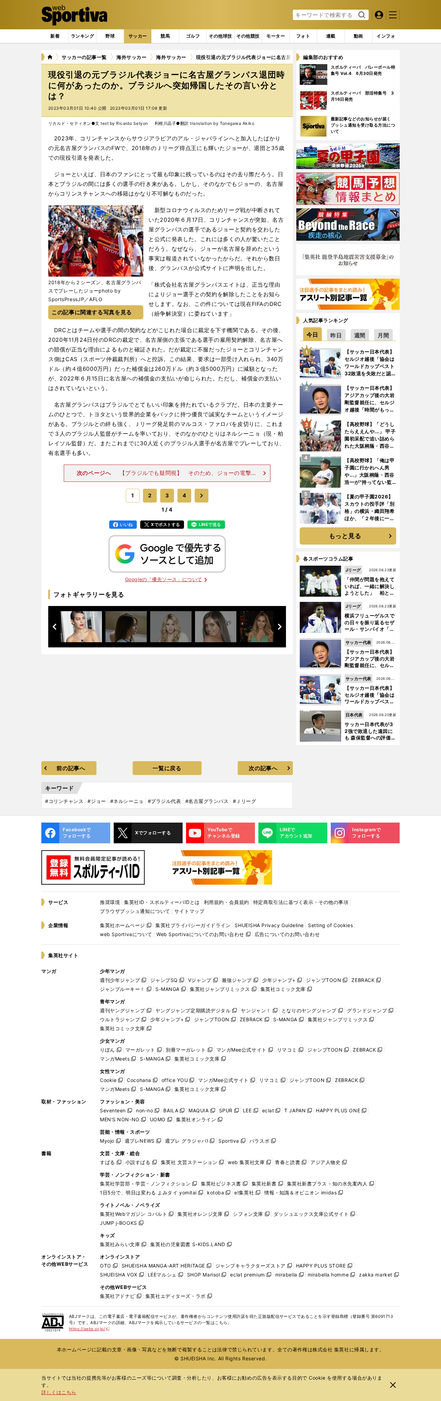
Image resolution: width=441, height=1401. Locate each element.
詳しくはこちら (58, 1392)
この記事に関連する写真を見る (92, 312)
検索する (360, 15)
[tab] (110, 36)
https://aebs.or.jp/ (89, 1328)
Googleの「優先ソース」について (163, 579)
